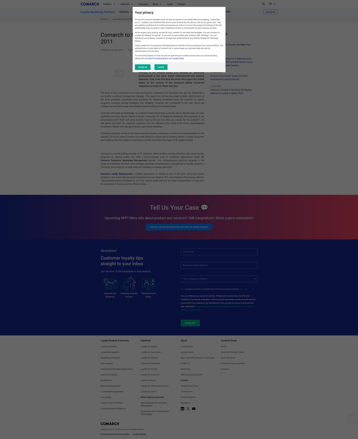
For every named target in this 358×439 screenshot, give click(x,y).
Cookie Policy (178, 58)
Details (161, 67)
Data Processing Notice (158, 58)
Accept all (142, 67)
